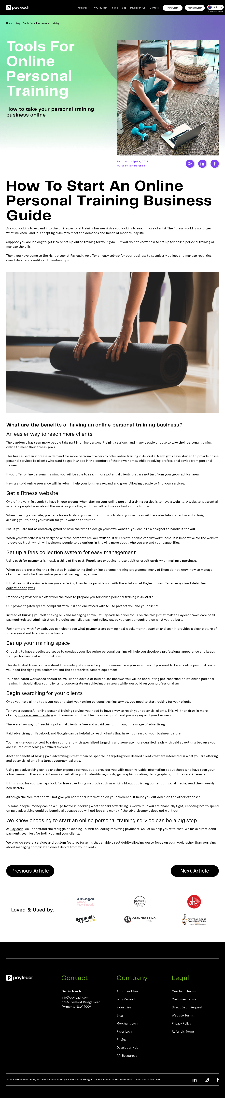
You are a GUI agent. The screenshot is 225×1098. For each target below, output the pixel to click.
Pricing (114, 7)
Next (195, 871)
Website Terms (183, 1015)
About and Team (129, 991)
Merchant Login (195, 8)
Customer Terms (184, 999)
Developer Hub (138, 7)
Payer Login (173, 8)
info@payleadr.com (75, 997)
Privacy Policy (181, 1023)
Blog (124, 7)
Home (9, 23)
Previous (30, 871)
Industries (82, 7)
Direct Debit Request (187, 1007)
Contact (154, 7)
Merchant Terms (184, 991)
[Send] (190, 164)
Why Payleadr (100, 7)
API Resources (127, 1056)
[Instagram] (207, 1079)
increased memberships (35, 715)
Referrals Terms (183, 1031)
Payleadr (16, 829)
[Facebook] (215, 164)
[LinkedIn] (202, 164)
